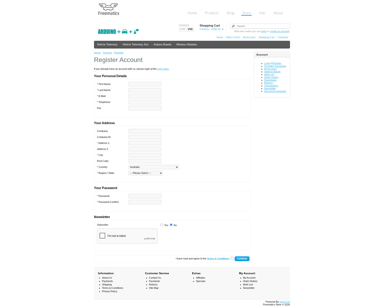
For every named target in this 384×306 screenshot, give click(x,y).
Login (267, 63)
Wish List (269, 74)
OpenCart (284, 301)
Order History (271, 77)
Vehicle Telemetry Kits (136, 44)
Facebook (154, 281)
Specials (200, 281)
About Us (107, 277)
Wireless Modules (186, 44)
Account (107, 52)
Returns (268, 83)
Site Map (154, 288)
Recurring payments (275, 91)
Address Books (272, 71)
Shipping (107, 284)
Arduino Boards (162, 44)
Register (276, 63)
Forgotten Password (275, 66)
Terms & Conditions (112, 288)
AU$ (182, 29)
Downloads (270, 80)
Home (220, 37)
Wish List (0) (233, 37)
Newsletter (270, 88)
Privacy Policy (109, 291)
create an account (279, 31)
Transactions (271, 85)
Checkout (283, 37)
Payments (107, 281)
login (264, 31)
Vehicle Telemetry (107, 44)
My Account (249, 37)
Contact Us (155, 277)
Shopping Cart (266, 37)
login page (163, 69)
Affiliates (200, 277)
